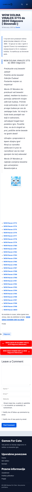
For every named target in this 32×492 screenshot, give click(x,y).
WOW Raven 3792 (10, 284)
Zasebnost (5, 473)
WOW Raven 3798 (10, 303)
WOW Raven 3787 (10, 268)
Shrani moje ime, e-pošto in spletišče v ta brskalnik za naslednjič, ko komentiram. (17, 405)
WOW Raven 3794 (10, 290)
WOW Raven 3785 (10, 262)
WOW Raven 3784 (10, 258)
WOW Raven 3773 (10, 223)
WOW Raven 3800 (10, 310)
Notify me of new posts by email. (15, 419)
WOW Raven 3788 (10, 271)
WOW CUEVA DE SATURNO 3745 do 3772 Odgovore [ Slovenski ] (17, 343)
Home (4, 458)
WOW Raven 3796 (10, 297)
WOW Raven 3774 (10, 226)
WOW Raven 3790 (10, 278)
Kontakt (4, 464)
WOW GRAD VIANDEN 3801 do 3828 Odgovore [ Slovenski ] (15, 351)
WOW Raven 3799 (10, 306)
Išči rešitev (5, 461)
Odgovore (6, 334)
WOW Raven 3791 (10, 281)
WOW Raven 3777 (10, 236)
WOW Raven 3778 (10, 239)
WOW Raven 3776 (10, 233)
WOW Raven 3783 (10, 255)
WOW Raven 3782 (10, 252)
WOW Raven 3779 (10, 242)
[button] (22, 4)
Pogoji (4, 479)
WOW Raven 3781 (10, 249)
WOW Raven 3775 (10, 229)
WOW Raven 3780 (10, 245)
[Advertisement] (16, 204)
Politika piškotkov (8, 476)
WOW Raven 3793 (10, 287)
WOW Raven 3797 (10, 300)
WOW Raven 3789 (10, 274)
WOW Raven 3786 (10, 265)
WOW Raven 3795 (10, 294)
